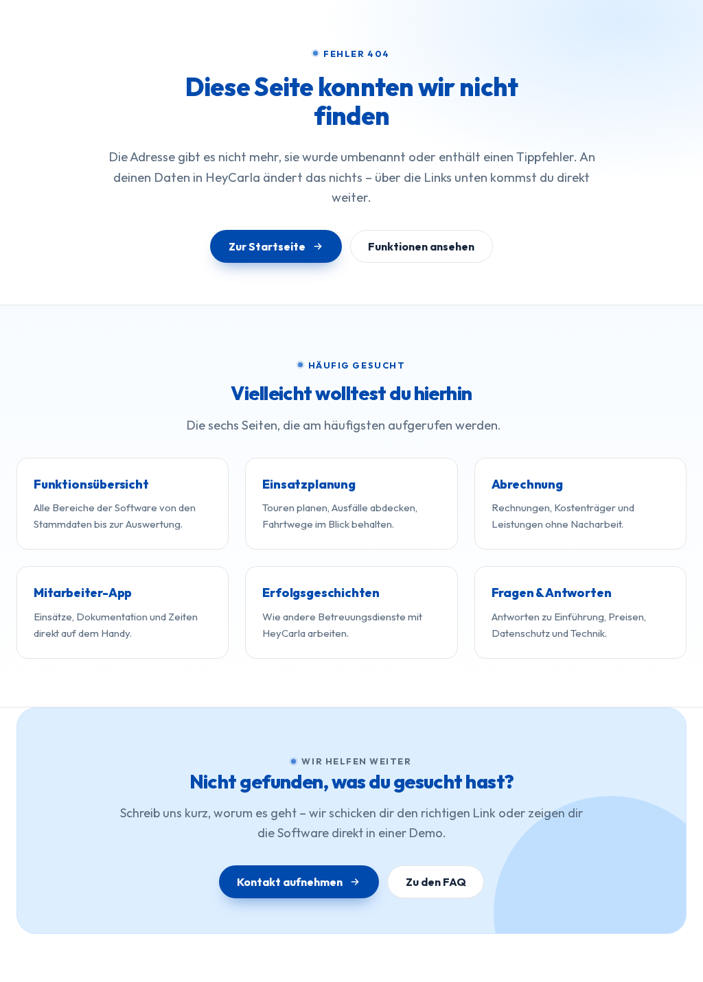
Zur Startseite (267, 246)
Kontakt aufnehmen (290, 882)
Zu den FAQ (436, 882)
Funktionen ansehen (421, 246)
